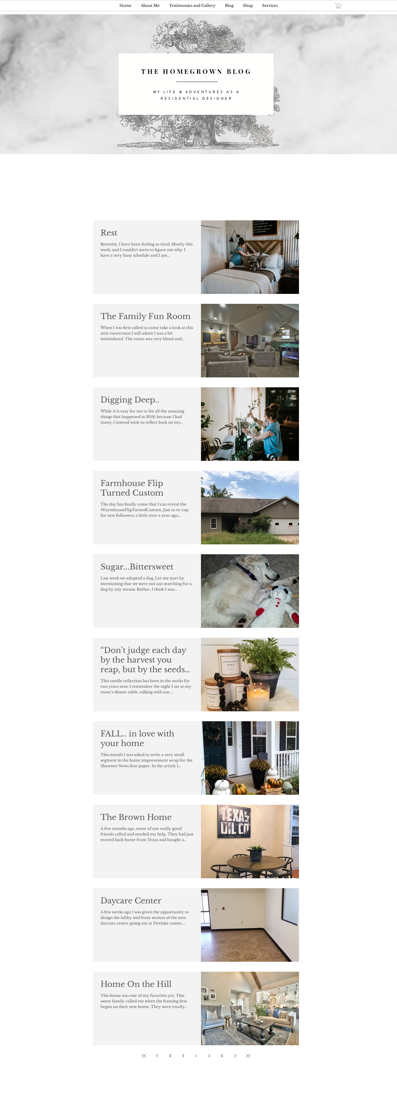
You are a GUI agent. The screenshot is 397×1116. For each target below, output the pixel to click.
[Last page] (248, 1055)
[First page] (143, 1055)
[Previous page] (157, 1055)
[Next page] (235, 1055)
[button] (338, 5)
